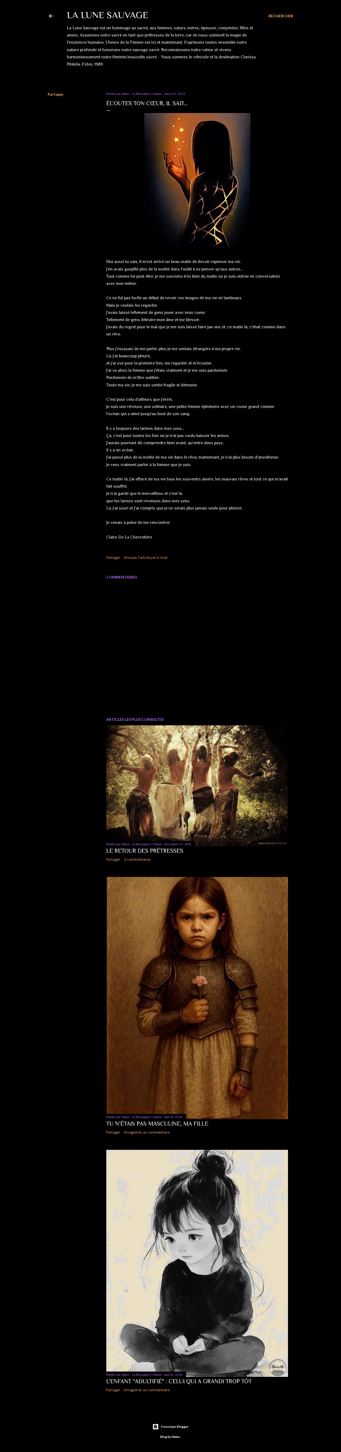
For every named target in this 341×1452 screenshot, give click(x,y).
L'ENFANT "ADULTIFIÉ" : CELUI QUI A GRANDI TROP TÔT (179, 1381)
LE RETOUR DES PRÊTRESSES (144, 850)
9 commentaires (137, 860)
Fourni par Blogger (175, 1427)
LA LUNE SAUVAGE (107, 15)
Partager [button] (56, 94)
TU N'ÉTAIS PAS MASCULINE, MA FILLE (157, 1123)
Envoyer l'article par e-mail (145, 558)
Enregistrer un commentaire (146, 1132)
